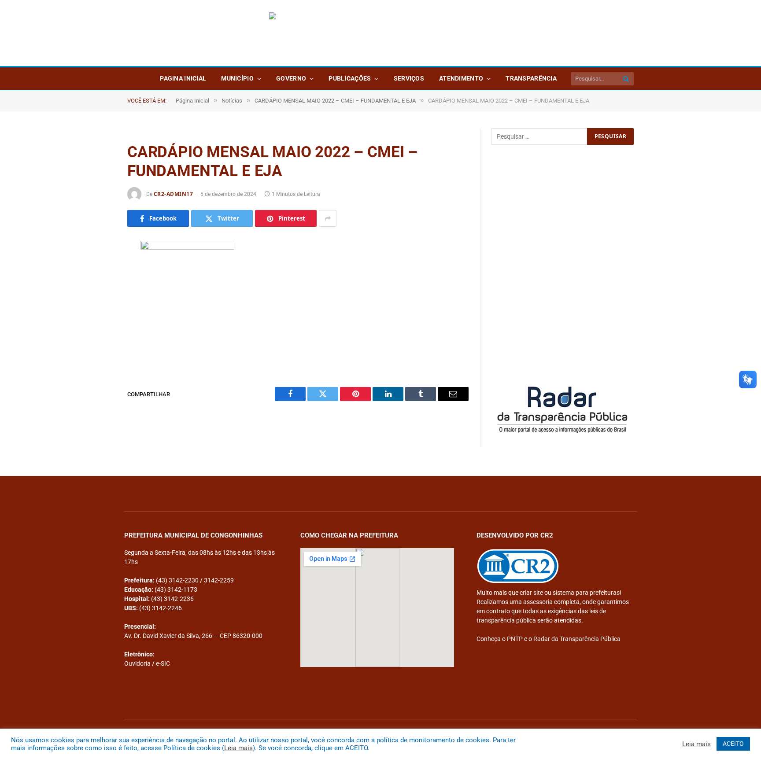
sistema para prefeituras (586, 592)
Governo (291, 78)
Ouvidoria (137, 663)
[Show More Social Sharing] (327, 218)
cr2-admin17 (173, 194)
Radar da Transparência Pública (577, 638)
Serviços (409, 78)
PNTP (515, 638)
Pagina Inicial (183, 78)
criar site (531, 592)
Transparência (531, 78)
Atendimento (461, 78)
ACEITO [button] (733, 743)
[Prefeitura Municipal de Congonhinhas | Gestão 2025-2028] (380, 33)
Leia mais (238, 748)
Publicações (350, 78)
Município (237, 78)
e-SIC (163, 663)
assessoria (538, 601)
